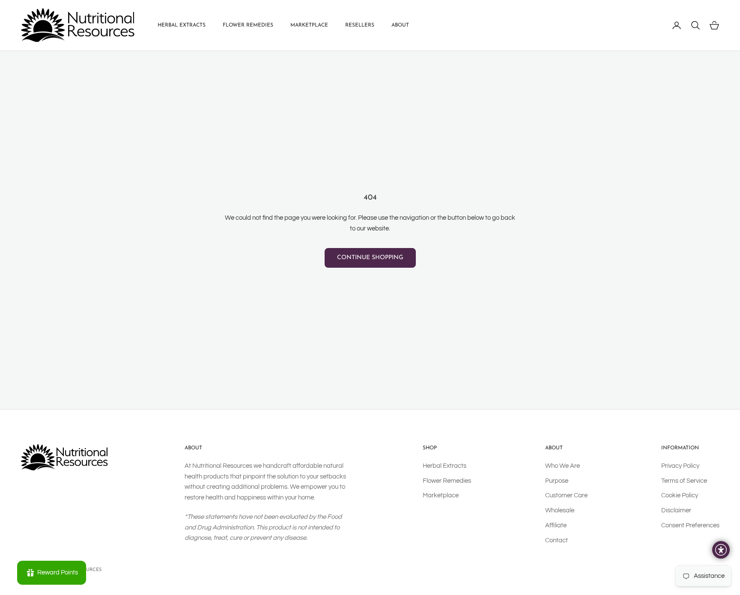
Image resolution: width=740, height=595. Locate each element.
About (400, 25)
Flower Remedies (248, 25)
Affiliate (556, 525)
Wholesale (559, 510)
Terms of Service (684, 481)
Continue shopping (370, 257)
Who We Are (562, 466)
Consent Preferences (690, 525)
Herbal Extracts (182, 25)
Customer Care (566, 495)
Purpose (556, 481)
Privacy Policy (680, 466)
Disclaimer (676, 510)
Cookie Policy (679, 495)
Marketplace (309, 25)
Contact (556, 540)
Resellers (359, 25)
